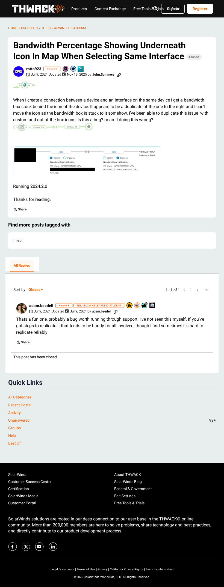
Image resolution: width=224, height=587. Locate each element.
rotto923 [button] (33, 69)
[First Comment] (73, 69)
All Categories (19, 397)
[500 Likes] (145, 305)
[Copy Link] (119, 74)
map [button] (18, 240)
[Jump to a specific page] (206, 289)
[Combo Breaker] (129, 305)
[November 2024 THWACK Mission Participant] (152, 305)
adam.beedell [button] (41, 305)
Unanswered (112, 420)
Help (12, 435)
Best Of (14, 443)
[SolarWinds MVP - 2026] (137, 305)
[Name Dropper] (66, 69)
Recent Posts (19, 405)
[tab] (22, 266)
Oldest (34, 290)
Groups (14, 428)
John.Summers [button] (103, 74)
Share (19, 210)
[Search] (156, 9)
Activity (14, 412)
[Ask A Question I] (81, 69)
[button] (18, 71)
